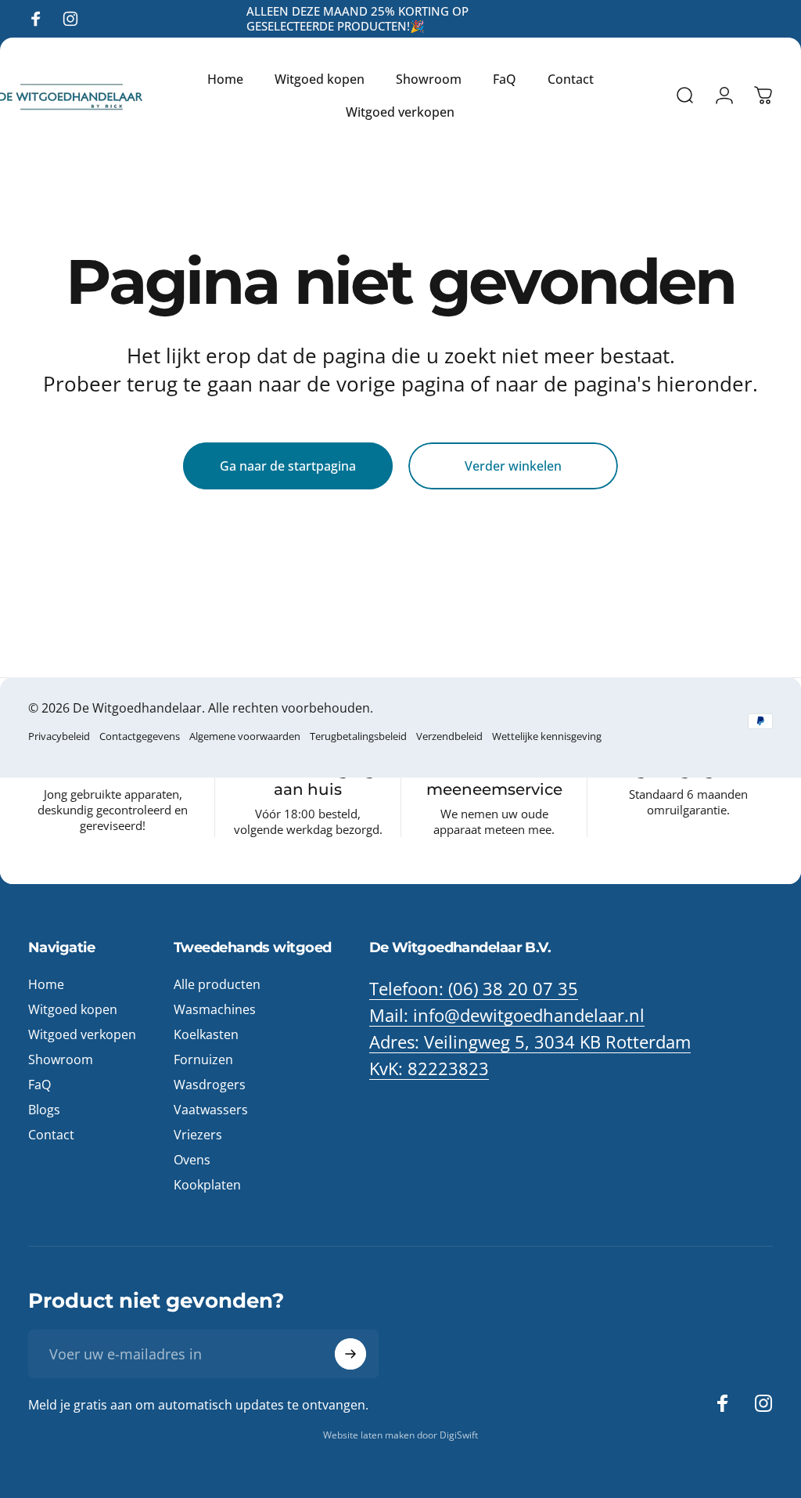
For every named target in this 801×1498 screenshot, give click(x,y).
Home (46, 984)
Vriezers (198, 1134)
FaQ (39, 1084)
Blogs (44, 1109)
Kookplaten (207, 1185)
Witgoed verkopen (82, 1034)
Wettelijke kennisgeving (547, 736)
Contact (51, 1134)
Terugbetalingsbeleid (358, 736)
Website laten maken (370, 1435)
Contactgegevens (139, 736)
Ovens (192, 1160)
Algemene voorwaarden (244, 736)
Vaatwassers (211, 1109)
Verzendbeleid (449, 736)
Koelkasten (206, 1034)
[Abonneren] (350, 1354)
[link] (530, 1042)
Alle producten (217, 984)
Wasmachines (215, 1009)
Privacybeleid (59, 736)
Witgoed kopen (72, 1009)
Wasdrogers (210, 1084)
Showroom (60, 1059)
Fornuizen (203, 1059)
